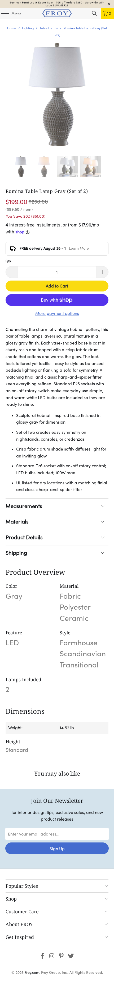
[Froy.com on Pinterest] (61, 956)
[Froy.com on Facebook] (43, 956)
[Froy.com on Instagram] (52, 956)
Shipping (16, 552)
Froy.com (32, 972)
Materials (17, 521)
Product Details (24, 537)
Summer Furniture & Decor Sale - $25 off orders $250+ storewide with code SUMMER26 (57, 4)
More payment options (57, 313)
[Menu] (2, 13)
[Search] (94, 13)
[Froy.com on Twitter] (71, 956)
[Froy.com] (57, 13)
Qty (8, 261)
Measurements (24, 506)
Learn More (79, 248)
